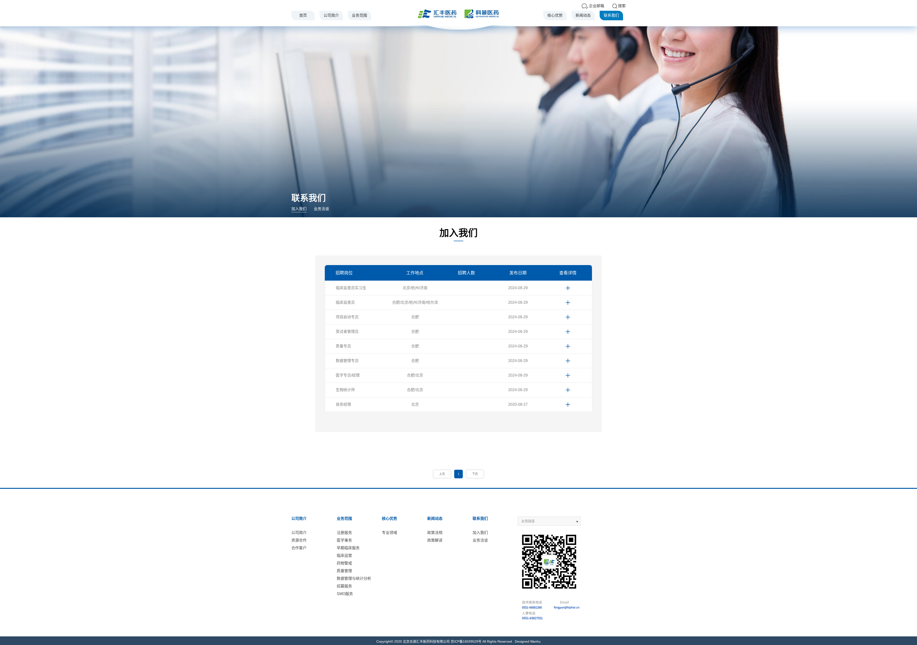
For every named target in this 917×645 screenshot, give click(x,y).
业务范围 (359, 15)
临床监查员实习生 (351, 288)
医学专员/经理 (348, 375)
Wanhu (535, 641)
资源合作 (299, 540)
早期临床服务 (348, 548)
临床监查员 (345, 302)
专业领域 (389, 533)
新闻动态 (583, 15)
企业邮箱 (596, 6)
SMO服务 (345, 594)
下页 (475, 474)
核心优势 (555, 15)
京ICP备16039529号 (466, 641)
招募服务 (344, 586)
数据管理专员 (347, 361)
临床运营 (344, 556)
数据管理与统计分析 (354, 578)
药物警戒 (344, 563)
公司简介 (331, 15)
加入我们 (299, 209)
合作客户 (299, 548)
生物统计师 (345, 390)
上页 (442, 474)
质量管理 (344, 571)
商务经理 (343, 404)
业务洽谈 (321, 209)
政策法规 (435, 533)
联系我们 (611, 15)
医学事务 (344, 540)
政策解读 (435, 540)
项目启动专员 (347, 317)
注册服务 (344, 533)
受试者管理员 (347, 332)
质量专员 (343, 346)
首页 (303, 15)
